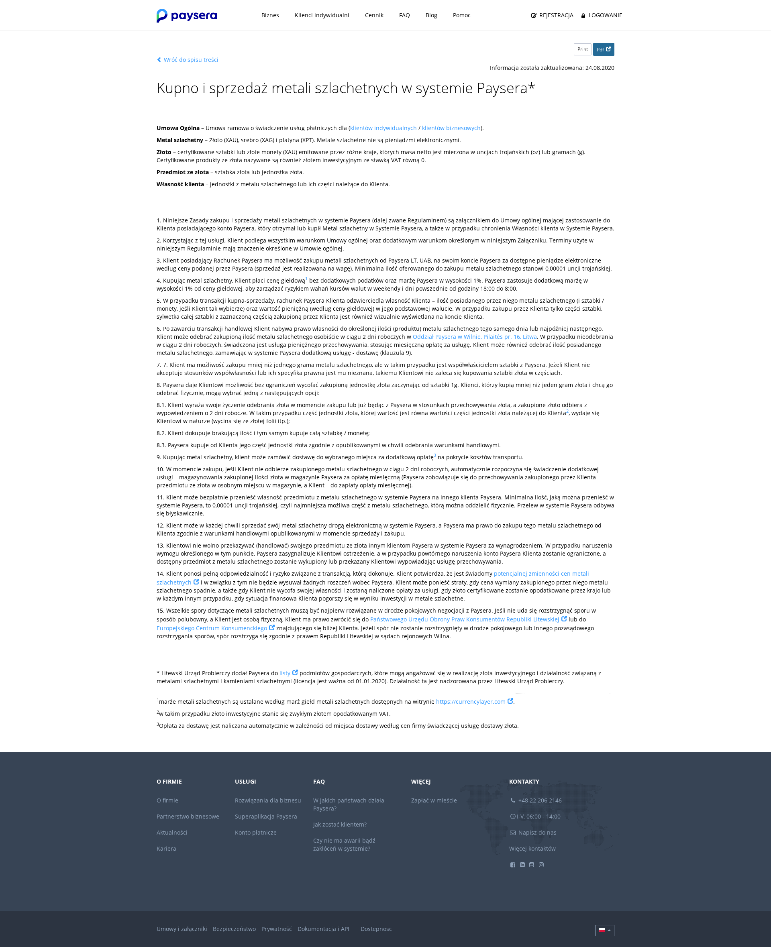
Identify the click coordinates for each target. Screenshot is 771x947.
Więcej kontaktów (532, 848)
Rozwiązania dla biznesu (268, 800)
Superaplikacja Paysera (266, 816)
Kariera (166, 848)
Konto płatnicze (256, 832)
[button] (604, 930)
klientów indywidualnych (383, 128)
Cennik (374, 15)
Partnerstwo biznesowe (188, 816)
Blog (431, 15)
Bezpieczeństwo (234, 929)
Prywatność (276, 929)
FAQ (404, 15)
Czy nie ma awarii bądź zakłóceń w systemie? (344, 844)
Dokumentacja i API (323, 929)
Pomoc (462, 15)
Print (582, 49)
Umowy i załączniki (182, 929)
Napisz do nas (537, 832)
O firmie (167, 800)
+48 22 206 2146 (539, 800)
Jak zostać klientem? (340, 824)
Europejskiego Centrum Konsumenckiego (212, 628)
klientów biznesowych (451, 128)
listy (284, 673)
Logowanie (604, 15)
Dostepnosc (376, 929)
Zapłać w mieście (434, 800)
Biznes (270, 15)
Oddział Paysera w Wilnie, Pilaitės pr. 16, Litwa (475, 336)
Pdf (600, 49)
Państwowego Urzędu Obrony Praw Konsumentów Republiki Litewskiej (464, 619)
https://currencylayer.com (471, 701)
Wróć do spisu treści (190, 59)
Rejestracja (555, 15)
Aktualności (172, 832)
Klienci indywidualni (322, 15)
